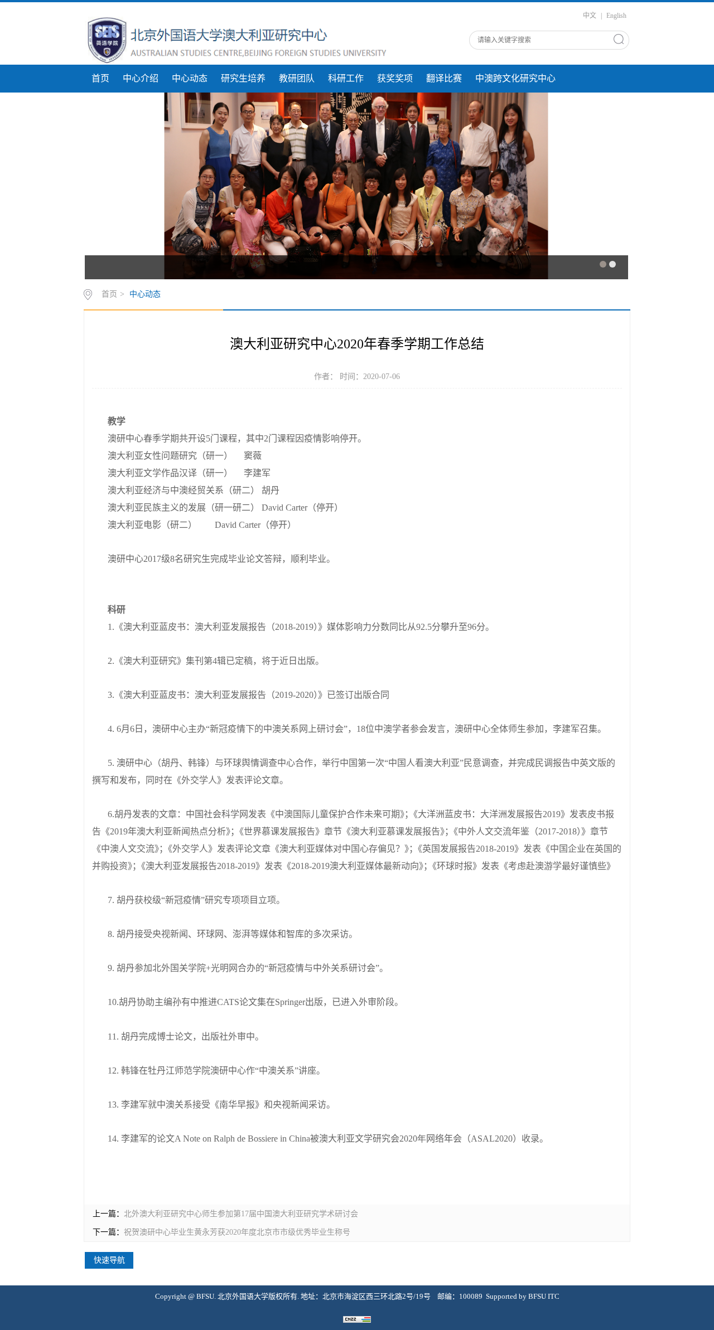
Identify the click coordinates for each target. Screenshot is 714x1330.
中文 (589, 16)
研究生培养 (243, 78)
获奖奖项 (395, 78)
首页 (100, 78)
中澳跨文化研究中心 (515, 78)
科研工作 (346, 78)
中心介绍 (140, 78)
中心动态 (190, 78)
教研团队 (297, 78)
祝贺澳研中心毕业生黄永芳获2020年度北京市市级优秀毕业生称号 (237, 1232)
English (616, 16)
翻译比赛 (444, 78)
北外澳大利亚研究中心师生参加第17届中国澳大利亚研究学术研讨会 (241, 1214)
